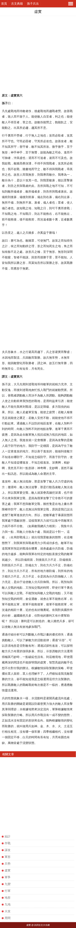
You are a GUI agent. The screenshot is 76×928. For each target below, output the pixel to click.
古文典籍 (17, 3)
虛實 (8, 870)
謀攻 (8, 850)
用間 (8, 918)
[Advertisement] (38, 54)
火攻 (8, 911)
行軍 (8, 890)
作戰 (8, 843)
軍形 (8, 856)
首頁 (4, 3)
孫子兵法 (33, 3)
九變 (8, 884)
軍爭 (8, 877)
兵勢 (8, 863)
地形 (8, 897)
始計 (8, 836)
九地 (8, 904)
